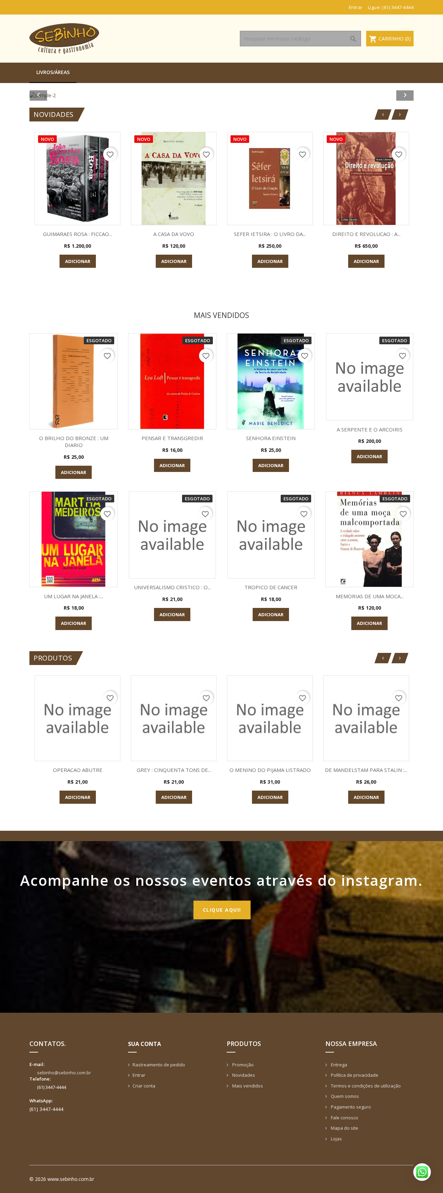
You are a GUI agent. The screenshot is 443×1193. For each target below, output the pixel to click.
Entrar (139, 1075)
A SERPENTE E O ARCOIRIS (370, 429)
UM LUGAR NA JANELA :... (73, 596)
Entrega (338, 1065)
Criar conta (144, 1086)
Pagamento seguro (350, 1107)
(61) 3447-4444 (398, 7)
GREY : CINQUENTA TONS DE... (174, 769)
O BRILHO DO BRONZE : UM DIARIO (73, 441)
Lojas (336, 1139)
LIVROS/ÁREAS (53, 72)
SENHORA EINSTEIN (271, 438)
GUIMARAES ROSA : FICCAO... (77, 233)
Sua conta (144, 1044)
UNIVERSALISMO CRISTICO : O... (172, 587)
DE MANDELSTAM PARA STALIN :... (366, 769)
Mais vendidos (247, 1086)
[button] (58, 95)
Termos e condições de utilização (365, 1086)
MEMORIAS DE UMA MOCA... (370, 596)
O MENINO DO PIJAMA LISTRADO (270, 769)
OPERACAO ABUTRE (77, 769)
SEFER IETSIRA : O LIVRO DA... (270, 233)
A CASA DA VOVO (173, 233)
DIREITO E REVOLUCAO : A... (366, 233)
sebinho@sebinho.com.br (64, 1072)
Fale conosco (344, 1117)
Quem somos (344, 1096)
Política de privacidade (354, 1075)
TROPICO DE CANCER (270, 587)
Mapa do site (344, 1128)
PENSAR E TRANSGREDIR (172, 438)
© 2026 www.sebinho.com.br (61, 1179)
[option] (221, 95)
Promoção (242, 1065)
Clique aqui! (222, 910)
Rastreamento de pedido (159, 1065)
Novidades (243, 1075)
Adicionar (77, 261)
